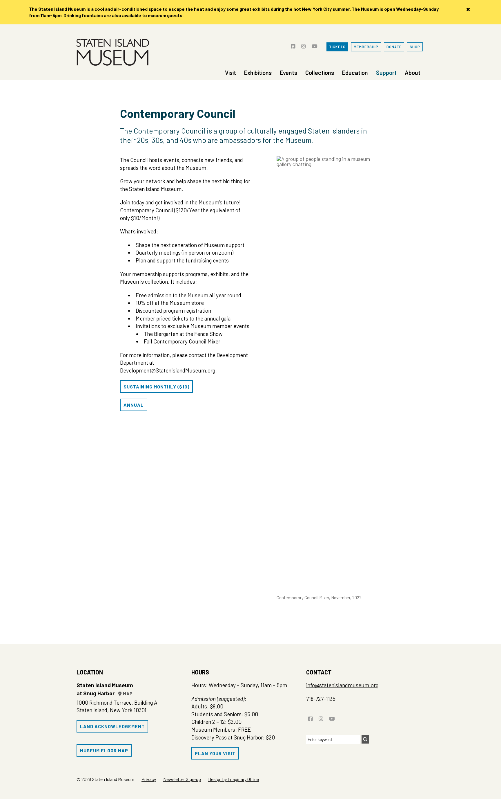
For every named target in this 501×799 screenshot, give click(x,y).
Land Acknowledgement (112, 726)
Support (386, 72)
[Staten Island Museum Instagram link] (303, 44)
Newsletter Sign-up (182, 779)
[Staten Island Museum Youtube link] (315, 44)
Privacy (148, 779)
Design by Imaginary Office (233, 779)
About (412, 72)
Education (355, 72)
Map (127, 693)
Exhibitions (258, 72)
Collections (319, 72)
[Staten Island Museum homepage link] (113, 52)
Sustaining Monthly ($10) (156, 386)
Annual (134, 405)
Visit (230, 72)
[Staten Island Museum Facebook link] (293, 44)
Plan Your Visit (215, 753)
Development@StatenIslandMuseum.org (167, 370)
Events (288, 72)
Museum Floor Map (104, 750)
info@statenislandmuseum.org (342, 685)
